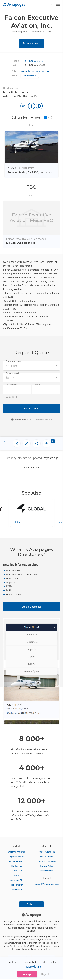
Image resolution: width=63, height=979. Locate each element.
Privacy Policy (46, 866)
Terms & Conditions (46, 861)
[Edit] (26, 443)
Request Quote (31, 408)
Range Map (16, 870)
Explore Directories (31, 606)
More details (33, 966)
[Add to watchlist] (46, 443)
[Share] (36, 443)
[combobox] (31, 365)
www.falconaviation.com (36, 71)
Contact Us (31, 904)
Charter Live (16, 866)
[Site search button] (52, 4)
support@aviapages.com (47, 884)
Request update (31, 467)
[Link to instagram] (39, 106)
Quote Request (16, 861)
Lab (16, 894)
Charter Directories (16, 852)
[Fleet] (16, 443)
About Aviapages (47, 852)
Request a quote (31, 43)
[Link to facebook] (31, 106)
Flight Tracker (16, 885)
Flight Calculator (16, 856)
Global (16, 522)
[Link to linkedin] (23, 106)
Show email (30, 75)
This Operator (21, 419)
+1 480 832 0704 (35, 60)
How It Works (46, 856)
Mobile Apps (16, 889)
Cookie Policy (46, 870)
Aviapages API (16, 880)
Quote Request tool (44, 419)
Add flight (13, 397)
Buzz (16, 875)
